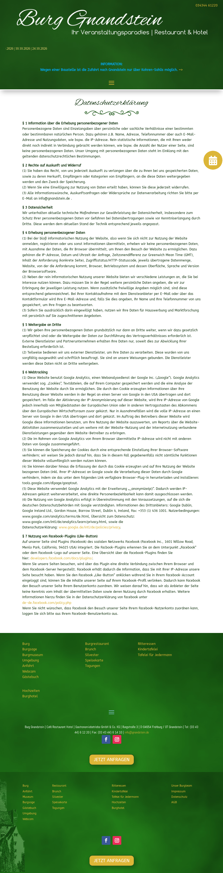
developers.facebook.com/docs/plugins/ (61, 558)
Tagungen (92, 666)
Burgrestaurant (97, 644)
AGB (174, 802)
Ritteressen (147, 644)
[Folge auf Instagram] (117, 739)
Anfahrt (28, 666)
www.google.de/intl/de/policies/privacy (89, 527)
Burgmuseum (32, 655)
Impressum (178, 791)
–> (181, 70)
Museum (28, 797)
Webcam (29, 671)
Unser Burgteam (181, 785)
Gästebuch (30, 677)
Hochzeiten (31, 691)
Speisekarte (94, 660)
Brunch (90, 649)
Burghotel (30, 696)
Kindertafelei (148, 649)
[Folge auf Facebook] (106, 739)
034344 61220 (207, 5)
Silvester (92, 655)
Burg (26, 644)
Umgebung (30, 660)
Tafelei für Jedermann (155, 655)
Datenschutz (179, 797)
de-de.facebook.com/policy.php (46, 603)
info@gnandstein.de (137, 732)
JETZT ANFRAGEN (111, 759)
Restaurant (59, 785)
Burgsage (29, 649)
